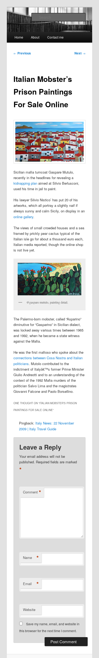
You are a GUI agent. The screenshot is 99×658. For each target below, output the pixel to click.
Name (31, 557)
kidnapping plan (25, 183)
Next (80, 53)
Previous (22, 53)
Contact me (55, 37)
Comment (32, 492)
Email (31, 584)
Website (29, 609)
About (35, 37)
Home (19, 37)
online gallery (23, 216)
